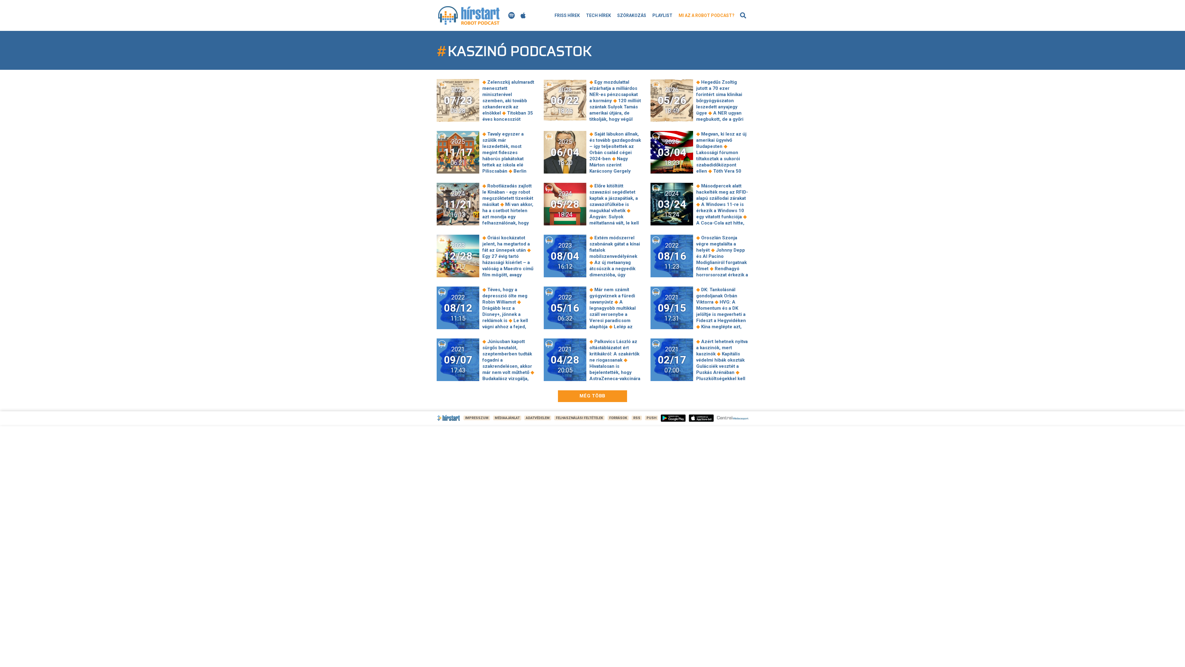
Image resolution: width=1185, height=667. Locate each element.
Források (618, 418)
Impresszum (477, 418)
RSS (636, 418)
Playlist (662, 15)
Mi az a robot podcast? (706, 15)
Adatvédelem (538, 418)
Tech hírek (598, 15)
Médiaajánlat (507, 418)
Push (651, 418)
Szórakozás (631, 15)
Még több (592, 396)
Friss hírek (567, 15)
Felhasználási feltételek (579, 418)
